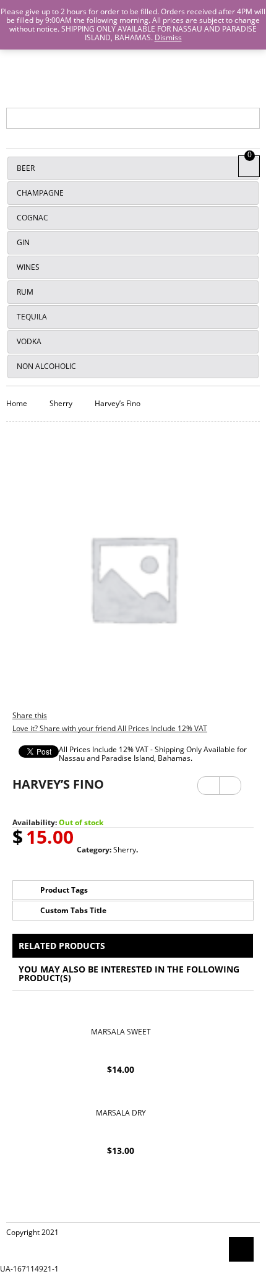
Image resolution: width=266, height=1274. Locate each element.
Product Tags (64, 890)
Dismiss (168, 37)
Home (16, 403)
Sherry (60, 403)
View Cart (249, 164)
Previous (208, 785)
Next (230, 781)
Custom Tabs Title (73, 910)
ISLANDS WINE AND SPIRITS (133, 58)
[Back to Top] (241, 1249)
